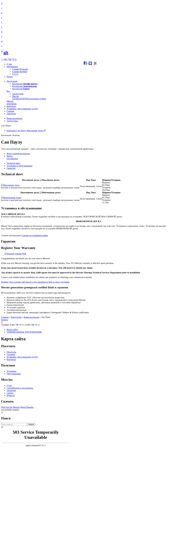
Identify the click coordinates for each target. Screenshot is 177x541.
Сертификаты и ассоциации (20, 388)
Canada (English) (19, 71)
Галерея (10, 111)
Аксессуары (18, 94)
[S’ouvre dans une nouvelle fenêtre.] (15, 254)
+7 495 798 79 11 (9, 59)
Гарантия (11, 168)
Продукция (12, 81)
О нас (9, 64)
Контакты (11, 106)
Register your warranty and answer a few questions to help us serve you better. (35, 282)
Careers (10, 393)
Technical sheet (13, 163)
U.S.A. (15, 74)
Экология (11, 113)
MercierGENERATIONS (29, 97)
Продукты (11, 352)
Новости (11, 395)
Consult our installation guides (35, 235)
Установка (11, 371)
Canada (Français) (20, 69)
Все (8, 91)
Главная (5, 317)
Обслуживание (14, 374)
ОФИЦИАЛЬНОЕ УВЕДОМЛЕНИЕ (24, 332)
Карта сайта (12, 329)
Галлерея (11, 354)
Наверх (4, 320)
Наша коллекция (14, 118)
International (12, 66)
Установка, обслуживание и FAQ (22, 109)
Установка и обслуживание (19, 166)
